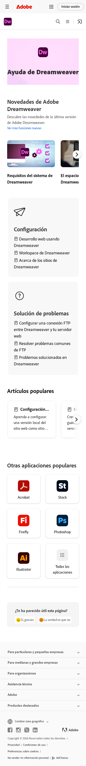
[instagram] (18, 730)
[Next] (77, 154)
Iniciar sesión (70, 7)
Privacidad (14, 745)
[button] (51, 7)
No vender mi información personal (28, 758)
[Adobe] (24, 6)
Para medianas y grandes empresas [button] (33, 663)
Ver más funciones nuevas (24, 128)
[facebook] (10, 730)
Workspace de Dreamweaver (44, 253)
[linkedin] (35, 730)
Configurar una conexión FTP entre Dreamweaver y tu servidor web (43, 329)
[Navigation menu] (7, 6)
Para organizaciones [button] (22, 673)
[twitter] (26, 730)
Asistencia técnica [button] (20, 684)
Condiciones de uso (34, 745)
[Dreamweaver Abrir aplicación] (79, 21)
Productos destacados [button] (23, 706)
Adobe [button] (12, 695)
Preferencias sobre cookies (23, 751)
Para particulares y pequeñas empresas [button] (36, 652)
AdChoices (62, 758)
